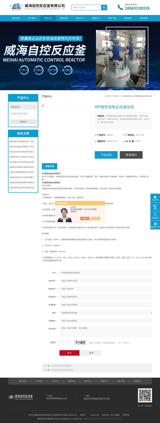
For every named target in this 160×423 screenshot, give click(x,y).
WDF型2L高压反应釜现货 (61, 366)
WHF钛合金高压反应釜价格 (62, 370)
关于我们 (32, 18)
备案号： (83, 415)
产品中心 (48, 18)
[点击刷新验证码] (80, 342)
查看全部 (23, 122)
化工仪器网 (115, 415)
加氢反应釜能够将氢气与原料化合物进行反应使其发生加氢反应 (23, 172)
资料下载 (112, 18)
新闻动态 (64, 18)
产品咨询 (106, 154)
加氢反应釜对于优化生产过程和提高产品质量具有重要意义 (23, 157)
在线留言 (128, 18)
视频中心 (96, 18)
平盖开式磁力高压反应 (114, 419)
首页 (108, 96)
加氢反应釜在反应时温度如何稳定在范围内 (23, 188)
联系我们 (144, 18)
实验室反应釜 (88, 419)
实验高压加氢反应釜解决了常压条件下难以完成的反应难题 (23, 147)
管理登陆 (125, 415)
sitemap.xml (94, 415)
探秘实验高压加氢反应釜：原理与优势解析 (23, 141)
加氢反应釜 (15, 107)
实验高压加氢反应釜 (19, 114)
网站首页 (16, 18)
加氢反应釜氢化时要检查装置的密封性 (23, 182)
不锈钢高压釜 (99, 419)
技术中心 (80, 18)
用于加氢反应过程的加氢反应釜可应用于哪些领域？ (23, 162)
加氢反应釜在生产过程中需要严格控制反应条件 (23, 177)
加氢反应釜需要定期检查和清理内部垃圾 (23, 167)
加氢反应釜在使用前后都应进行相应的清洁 (23, 152)
